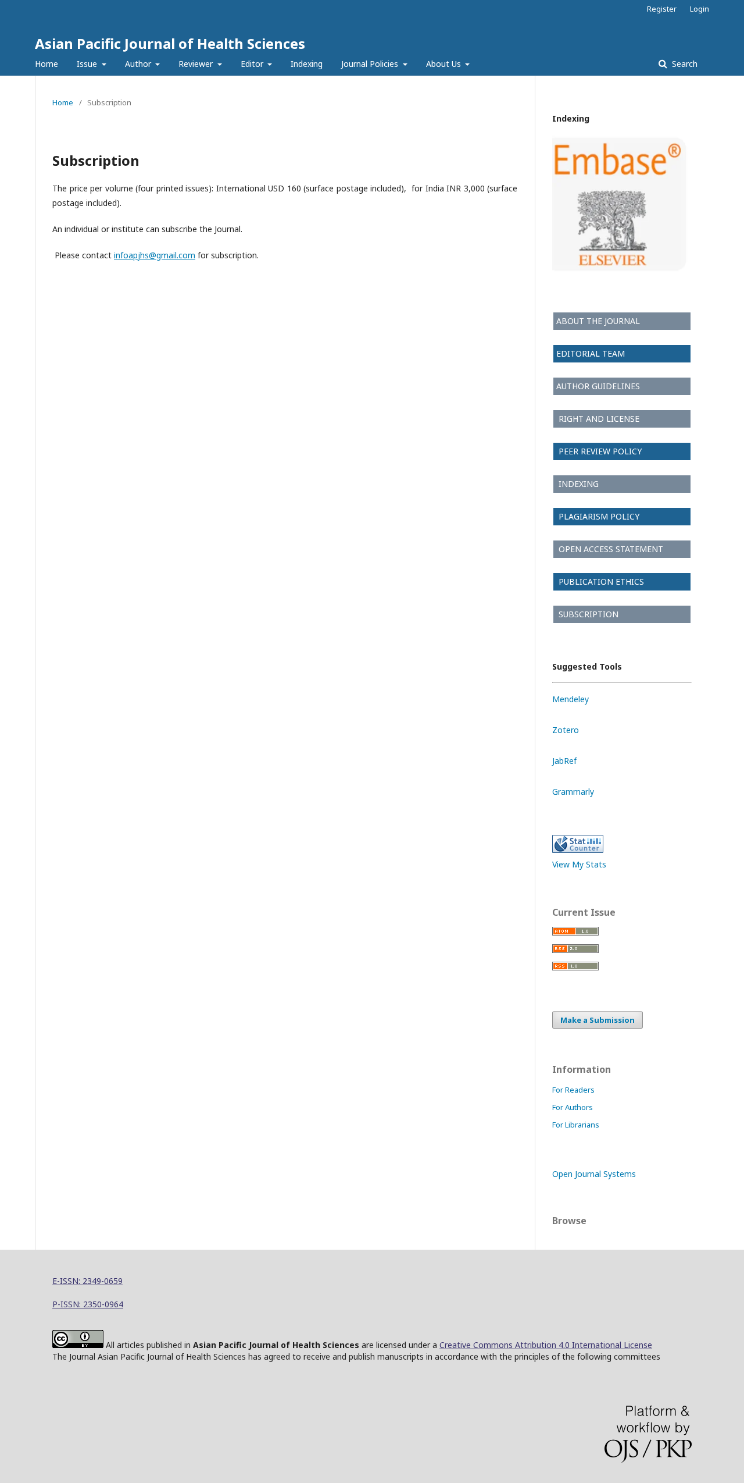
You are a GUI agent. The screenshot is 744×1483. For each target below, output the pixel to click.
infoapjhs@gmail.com (154, 255)
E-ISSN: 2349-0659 (87, 1280)
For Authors (572, 1107)
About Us (444, 63)
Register (662, 8)
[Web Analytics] (577, 849)
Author (139, 63)
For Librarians (575, 1124)
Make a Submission (597, 1020)
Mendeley (570, 699)
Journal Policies (370, 63)
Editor (253, 63)
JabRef (564, 760)
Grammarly (573, 791)
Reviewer (196, 63)
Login (699, 8)
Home (46, 63)
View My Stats (579, 864)
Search (684, 63)
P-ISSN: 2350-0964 (87, 1304)
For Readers (573, 1089)
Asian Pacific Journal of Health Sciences (170, 43)
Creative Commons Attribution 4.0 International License (545, 1344)
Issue (88, 63)
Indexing (307, 63)
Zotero (565, 729)
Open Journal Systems (594, 1173)
